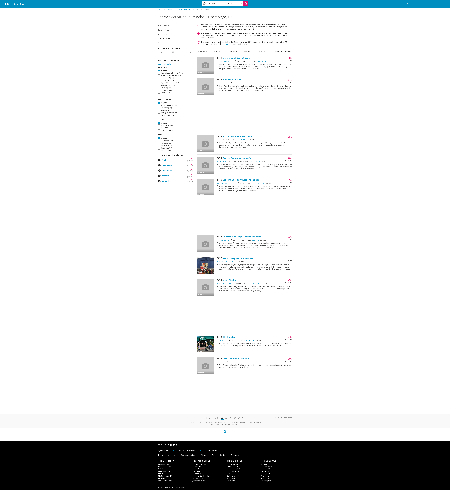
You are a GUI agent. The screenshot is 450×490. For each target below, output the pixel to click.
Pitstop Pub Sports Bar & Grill (237, 136)
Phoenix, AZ (197, 473)
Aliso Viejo (255, 240)
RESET (160, 64)
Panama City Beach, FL (202, 476)
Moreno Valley (263, 61)
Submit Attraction (188, 455)
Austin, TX (265, 478)
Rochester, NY (232, 478)
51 (218, 418)
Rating (217, 51)
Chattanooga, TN (165, 476)
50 (215, 418)
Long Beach (167, 170)
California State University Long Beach (242, 180)
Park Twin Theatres (232, 79)
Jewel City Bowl (230, 280)
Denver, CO (265, 469)
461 (192, 164)
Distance (261, 51)
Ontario (226, 44)
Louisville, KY (198, 478)
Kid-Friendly (163, 25)
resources (422, 4)
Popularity (232, 51)
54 (230, 418)
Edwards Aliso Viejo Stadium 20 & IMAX (242, 236)
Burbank (165, 181)
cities (396, 4)
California (170, 9)
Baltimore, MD (233, 476)
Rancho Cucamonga (184, 9)
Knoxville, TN (163, 473)
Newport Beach (254, 161)
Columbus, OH (164, 464)
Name (247, 51)
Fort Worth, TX (233, 471)
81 (239, 418)
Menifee (244, 140)
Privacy (204, 455)
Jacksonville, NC (199, 480)
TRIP (15, 3)
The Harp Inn (229, 337)
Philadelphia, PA (267, 480)
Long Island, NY (233, 469)
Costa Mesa (250, 340)
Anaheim (166, 160)
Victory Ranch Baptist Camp (236, 58)
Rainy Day (165, 38)
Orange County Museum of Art (238, 158)
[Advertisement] (244, 116)
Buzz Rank (202, 51)
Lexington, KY (232, 464)
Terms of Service (219, 455)
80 (235, 418)
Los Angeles (167, 165)
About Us (172, 455)
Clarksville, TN (164, 471)
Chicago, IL (265, 473)
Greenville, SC (232, 480)
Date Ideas (163, 34)
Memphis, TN (163, 478)
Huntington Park (253, 83)
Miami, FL (265, 476)
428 (192, 169)
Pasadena (166, 176)
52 (222, 418)
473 (192, 159)
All (159, 42)
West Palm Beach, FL (167, 480)
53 (226, 418)
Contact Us (235, 455)
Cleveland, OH (232, 466)
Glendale (256, 283)
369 (192, 180)
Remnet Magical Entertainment (238, 258)
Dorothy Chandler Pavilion (236, 358)
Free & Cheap (164, 30)
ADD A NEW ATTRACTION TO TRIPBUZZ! (225, 425)
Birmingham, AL (164, 466)
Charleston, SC (267, 466)
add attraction (439, 4)
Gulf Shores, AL (164, 469)
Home (160, 9)
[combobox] (212, 3)
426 (192, 175)
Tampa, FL (197, 466)
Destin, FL (265, 471)
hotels (408, 4)
